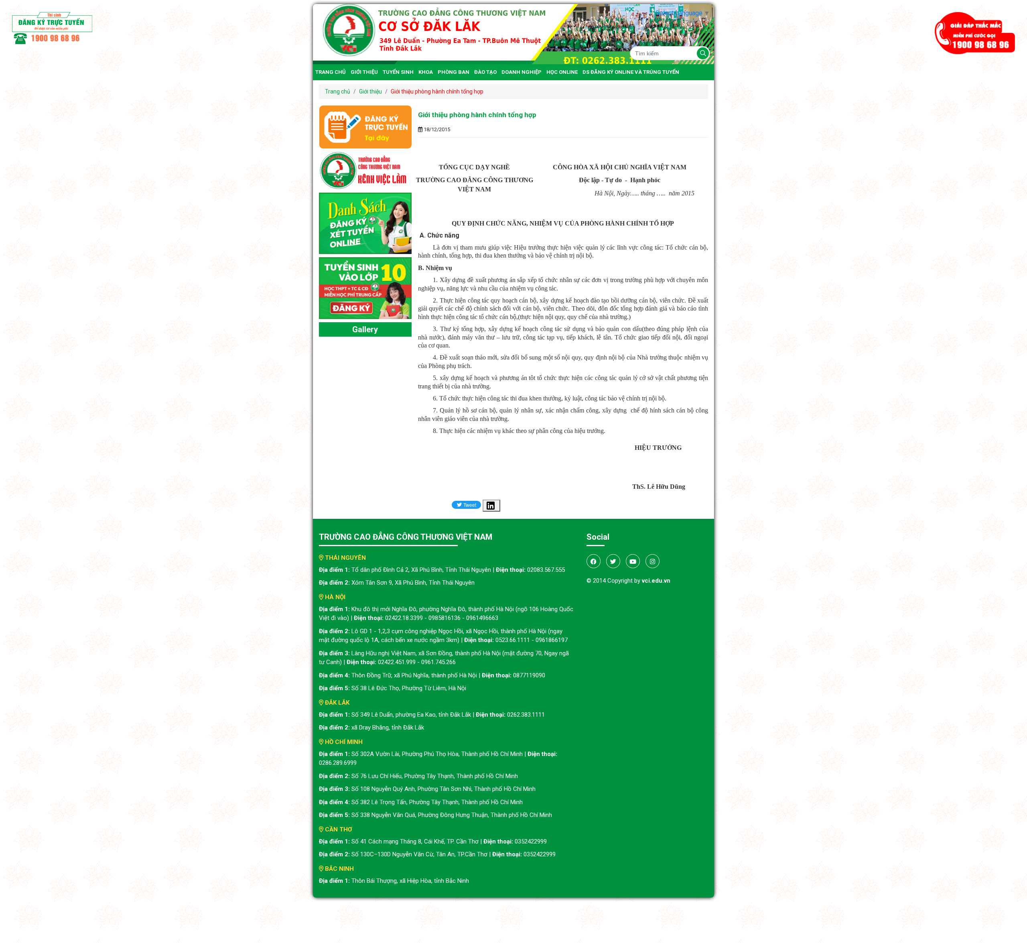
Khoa (425, 72)
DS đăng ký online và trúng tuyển (631, 72)
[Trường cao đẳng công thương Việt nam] (513, 33)
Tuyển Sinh (398, 72)
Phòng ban (453, 72)
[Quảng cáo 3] (365, 287)
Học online (562, 72)
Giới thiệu (364, 72)
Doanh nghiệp (521, 72)
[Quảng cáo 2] (365, 223)
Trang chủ (330, 72)
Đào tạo (485, 72)
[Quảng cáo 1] (365, 170)
